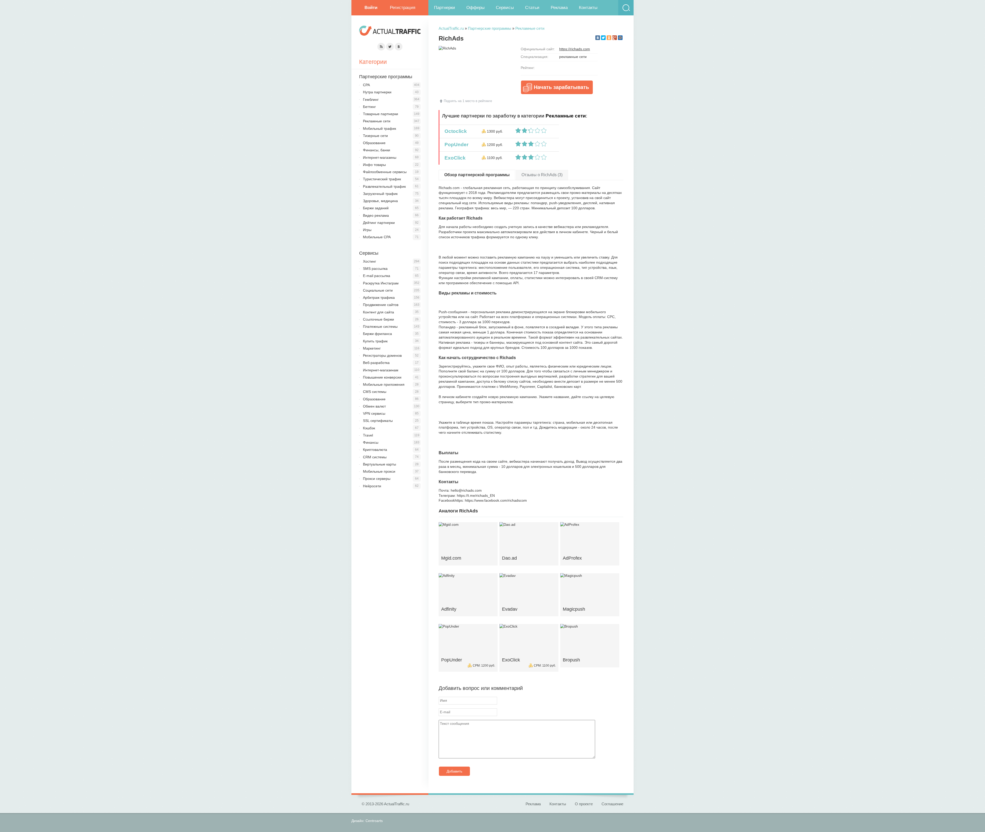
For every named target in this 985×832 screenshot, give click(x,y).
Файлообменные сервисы (385, 172)
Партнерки (444, 7)
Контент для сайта (378, 312)
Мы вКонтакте (398, 47)
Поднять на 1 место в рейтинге (468, 101)
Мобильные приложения (384, 384)
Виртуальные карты (379, 464)
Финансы (370, 442)
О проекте (584, 804)
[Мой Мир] (620, 37)
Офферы (475, 7)
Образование (374, 143)
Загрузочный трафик (380, 194)
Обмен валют (374, 406)
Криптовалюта (375, 450)
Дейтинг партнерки (379, 223)
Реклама (559, 7)
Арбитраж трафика (379, 297)
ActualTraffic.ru (451, 28)
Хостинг (369, 261)
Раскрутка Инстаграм (381, 283)
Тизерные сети (375, 136)
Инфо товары (374, 165)
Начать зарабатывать (561, 87)
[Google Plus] (614, 37)
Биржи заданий (376, 208)
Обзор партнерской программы (477, 175)
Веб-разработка (376, 363)
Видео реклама (376, 215)
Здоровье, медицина (380, 201)
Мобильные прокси (379, 471)
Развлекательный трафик (384, 186)
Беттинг (369, 107)
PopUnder (455, 144)
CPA (366, 85)
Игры (367, 230)
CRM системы (375, 457)
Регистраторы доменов (382, 355)
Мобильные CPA (377, 237)
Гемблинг (371, 99)
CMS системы (374, 392)
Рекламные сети (529, 28)
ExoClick (454, 158)
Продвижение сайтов (380, 305)
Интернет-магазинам (380, 370)
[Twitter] (603, 37)
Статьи (532, 7)
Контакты (588, 7)
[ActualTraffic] (390, 31)
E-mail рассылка (376, 276)
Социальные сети (378, 290)
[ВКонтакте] (597, 37)
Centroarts (374, 821)
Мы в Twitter (390, 47)
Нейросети (372, 486)
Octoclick (454, 131)
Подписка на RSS (381, 47)
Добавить (454, 771)
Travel (368, 435)
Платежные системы (380, 326)
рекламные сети (573, 57)
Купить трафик (375, 341)
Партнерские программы (489, 28)
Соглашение (612, 804)
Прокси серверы (376, 479)
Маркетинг (372, 348)
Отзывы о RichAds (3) (542, 175)
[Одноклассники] (609, 37)
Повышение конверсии (382, 377)
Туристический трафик (382, 179)
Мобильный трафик (379, 128)
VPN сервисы (374, 413)
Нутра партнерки (377, 92)
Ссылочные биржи (378, 319)
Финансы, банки (376, 150)
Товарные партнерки (380, 114)
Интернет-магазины (379, 157)
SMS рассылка (375, 268)
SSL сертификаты (378, 421)
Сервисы (505, 7)
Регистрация (402, 7)
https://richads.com (574, 49)
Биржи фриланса (377, 334)
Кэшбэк (369, 428)
